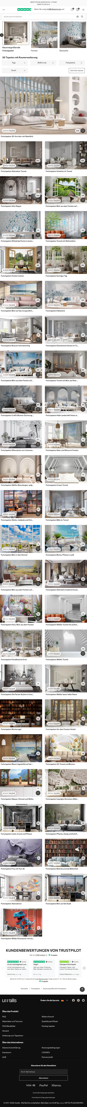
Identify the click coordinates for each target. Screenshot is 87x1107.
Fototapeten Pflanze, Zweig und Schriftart (62, 834)
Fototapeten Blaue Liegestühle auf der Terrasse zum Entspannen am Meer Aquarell (17, 764)
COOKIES (46, 1052)
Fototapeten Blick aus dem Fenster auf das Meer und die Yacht (17, 380)
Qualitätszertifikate (50, 1021)
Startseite (24, 989)
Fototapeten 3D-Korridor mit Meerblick (17, 136)
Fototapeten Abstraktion (11, 903)
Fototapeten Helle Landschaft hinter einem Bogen (62, 415)
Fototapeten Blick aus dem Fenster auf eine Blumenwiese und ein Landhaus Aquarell (17, 590)
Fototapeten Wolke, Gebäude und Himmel (17, 520)
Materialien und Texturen (12, 1021)
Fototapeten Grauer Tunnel (57, 485)
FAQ (4, 1016)
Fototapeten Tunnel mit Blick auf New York (62, 380)
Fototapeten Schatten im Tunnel (59, 171)
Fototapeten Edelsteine (55, 311)
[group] (44, 36)
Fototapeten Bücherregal (11, 729)
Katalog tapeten (48, 1026)
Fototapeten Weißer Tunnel (57, 659)
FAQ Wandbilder (8, 1026)
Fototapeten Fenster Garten (12, 276)
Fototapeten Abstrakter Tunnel (13, 171)
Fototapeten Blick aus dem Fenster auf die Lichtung (62, 206)
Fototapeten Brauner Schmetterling (15, 345)
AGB (4, 1057)
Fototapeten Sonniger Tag (56, 276)
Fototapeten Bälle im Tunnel (57, 520)
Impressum (6, 1052)
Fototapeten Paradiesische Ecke (14, 659)
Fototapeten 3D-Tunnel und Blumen (60, 764)
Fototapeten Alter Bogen (11, 206)
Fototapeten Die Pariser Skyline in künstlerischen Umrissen (17, 694)
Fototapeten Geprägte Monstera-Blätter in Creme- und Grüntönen (62, 799)
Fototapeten (35, 989)
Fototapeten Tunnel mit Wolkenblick (61, 241)
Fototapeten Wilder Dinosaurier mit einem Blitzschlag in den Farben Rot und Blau (17, 938)
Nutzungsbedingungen (51, 1048)
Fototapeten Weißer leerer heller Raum (61, 694)
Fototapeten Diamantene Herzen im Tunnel (62, 345)
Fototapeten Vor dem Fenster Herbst (61, 729)
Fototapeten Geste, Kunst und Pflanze (16, 834)
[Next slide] (83, 35)
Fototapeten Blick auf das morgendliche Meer (17, 311)
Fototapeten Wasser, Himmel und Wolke (17, 799)
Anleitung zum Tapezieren (12, 1035)
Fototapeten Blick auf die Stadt (58, 903)
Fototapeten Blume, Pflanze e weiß (60, 555)
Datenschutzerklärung (11, 1048)
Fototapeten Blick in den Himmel (14, 555)
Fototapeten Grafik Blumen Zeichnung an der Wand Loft (17, 415)
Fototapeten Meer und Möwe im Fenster (62, 450)
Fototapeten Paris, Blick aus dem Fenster (17, 624)
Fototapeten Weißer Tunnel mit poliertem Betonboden (62, 624)
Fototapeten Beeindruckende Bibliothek (62, 869)
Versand (5, 1031)
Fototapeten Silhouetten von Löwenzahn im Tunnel (17, 450)
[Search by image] (77, 16)
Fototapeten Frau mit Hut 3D (13, 869)
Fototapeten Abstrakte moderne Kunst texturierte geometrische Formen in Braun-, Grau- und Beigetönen (62, 590)
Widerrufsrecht (48, 1016)
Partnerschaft (47, 1057)
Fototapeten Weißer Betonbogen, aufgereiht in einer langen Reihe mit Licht (17, 485)
